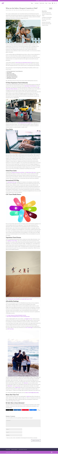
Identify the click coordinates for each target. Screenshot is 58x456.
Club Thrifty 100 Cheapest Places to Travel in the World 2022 (18, 316)
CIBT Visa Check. (10, 328)
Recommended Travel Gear (49, 0)
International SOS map (11, 182)
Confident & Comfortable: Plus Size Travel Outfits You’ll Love (47, 19)
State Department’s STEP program (24, 122)
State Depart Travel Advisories (30, 85)
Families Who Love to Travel (26, 299)
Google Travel (17, 387)
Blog (32, 3)
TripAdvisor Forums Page (12, 240)
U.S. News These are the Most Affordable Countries (16, 315)
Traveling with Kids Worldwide (13, 299)
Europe (21, 10)
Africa (17, 10)
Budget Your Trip (28, 318)
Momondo (26, 383)
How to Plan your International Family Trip (24, 62)
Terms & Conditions (42, 0)
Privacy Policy (38, 0)
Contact (49, 3)
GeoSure (28, 396)
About (46, 3)
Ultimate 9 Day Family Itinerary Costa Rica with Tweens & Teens (46, 24)
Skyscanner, (10, 385)
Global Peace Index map (30, 172)
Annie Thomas (9, 10)
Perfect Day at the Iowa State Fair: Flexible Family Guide (47, 14)
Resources (28, 10)
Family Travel (24, 10)
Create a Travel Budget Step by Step (32, 392)
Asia (18, 10)
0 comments (32, 10)
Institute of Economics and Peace (18, 172)
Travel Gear (37, 3)
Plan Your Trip (42, 3)
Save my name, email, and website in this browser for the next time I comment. (22, 437)
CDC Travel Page (29, 327)
